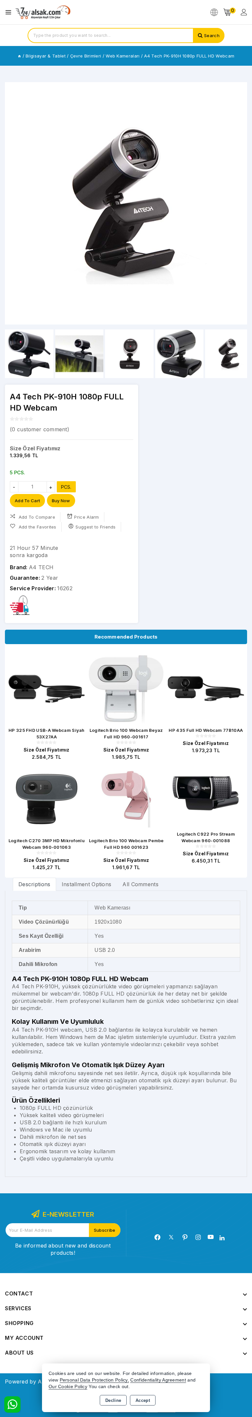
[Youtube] (211, 1237)
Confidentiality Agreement (158, 1380)
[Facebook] (157, 1237)
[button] (12, 203)
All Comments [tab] (140, 884)
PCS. (66, 487)
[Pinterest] (185, 1237)
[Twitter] (171, 1237)
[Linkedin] (222, 1238)
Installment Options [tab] (87, 884)
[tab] (34, 884)
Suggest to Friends (95, 526)
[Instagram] (198, 1237)
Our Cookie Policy (68, 1386)
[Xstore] (43, 12)
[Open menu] (10, 12)
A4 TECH (41, 567)
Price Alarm (86, 517)
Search (212, 35)
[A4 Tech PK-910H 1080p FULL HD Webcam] (126, 203)
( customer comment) (39, 429)
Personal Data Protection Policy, (94, 1380)
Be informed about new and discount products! (63, 1249)
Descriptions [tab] (34, 884)
